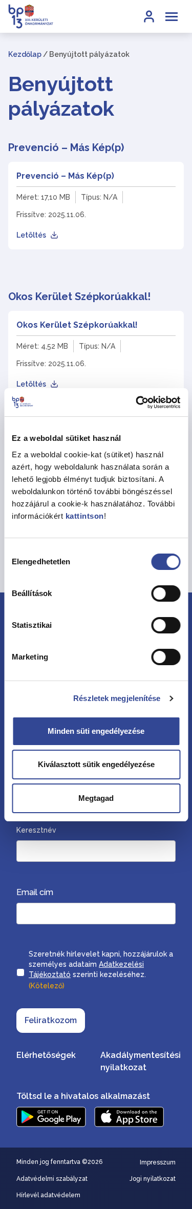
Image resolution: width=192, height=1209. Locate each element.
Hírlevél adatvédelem (48, 1195)
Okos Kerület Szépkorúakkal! (77, 325)
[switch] (165, 593)
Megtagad (96, 798)
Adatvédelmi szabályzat (52, 1178)
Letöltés (31, 235)
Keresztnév (36, 830)
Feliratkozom (51, 1020)
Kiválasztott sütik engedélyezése (96, 764)
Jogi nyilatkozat (153, 1178)
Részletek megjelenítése (116, 698)
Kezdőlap (24, 54)
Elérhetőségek (46, 1055)
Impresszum (158, 1162)
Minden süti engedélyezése (96, 731)
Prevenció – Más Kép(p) (65, 176)
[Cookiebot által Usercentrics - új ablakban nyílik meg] (136, 402)
